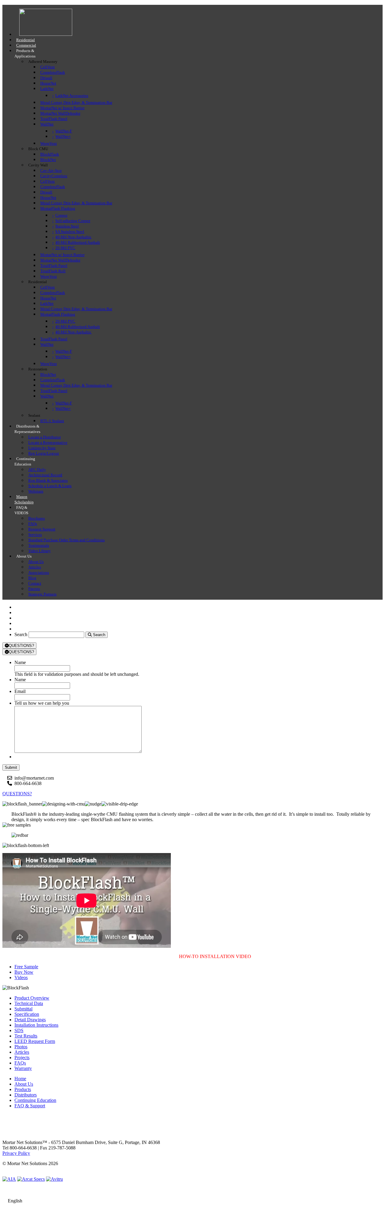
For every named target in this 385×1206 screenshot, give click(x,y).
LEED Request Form (34, 1041)
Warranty (23, 1068)
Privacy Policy (16, 1153)
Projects (21, 1057)
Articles (21, 1052)
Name (20, 662)
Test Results (25, 1035)
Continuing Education (35, 1100)
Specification (26, 1014)
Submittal (23, 1008)
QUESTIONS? (21, 645)
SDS (18, 1030)
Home (20, 1078)
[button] (26, 966)
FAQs (20, 1062)
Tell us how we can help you (41, 703)
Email (20, 691)
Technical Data (28, 1003)
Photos (20, 1046)
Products (22, 1089)
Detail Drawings (30, 1019)
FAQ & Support (29, 1105)
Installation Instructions (36, 1025)
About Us (23, 1084)
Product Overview (31, 997)
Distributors (25, 1094)
